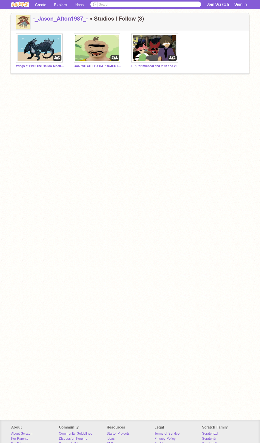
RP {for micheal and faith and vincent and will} (155, 66)
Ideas (79, 4)
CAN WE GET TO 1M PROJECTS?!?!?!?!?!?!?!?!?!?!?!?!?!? (98, 66)
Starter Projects (118, 433)
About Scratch (21, 433)
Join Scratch (218, 4)
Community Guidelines (75, 433)
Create (40, 4)
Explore (60, 4)
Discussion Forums (73, 438)
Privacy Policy (165, 438)
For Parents (19, 438)
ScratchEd (210, 433)
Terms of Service (167, 433)
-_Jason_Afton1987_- (60, 18)
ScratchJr (209, 438)
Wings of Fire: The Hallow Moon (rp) (40, 66)
